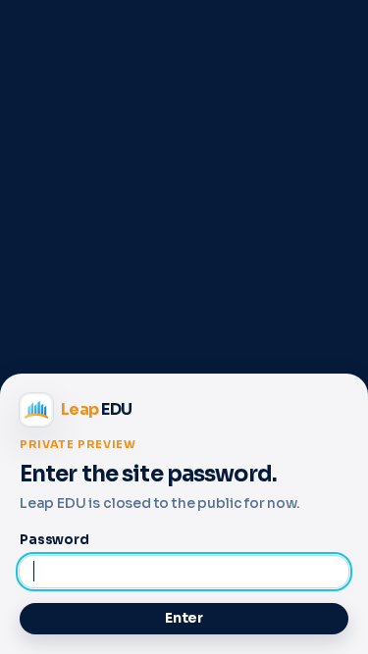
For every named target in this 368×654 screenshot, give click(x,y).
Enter (184, 618)
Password (54, 539)
